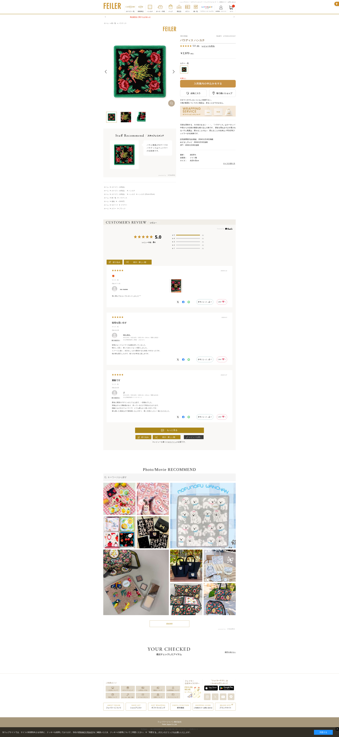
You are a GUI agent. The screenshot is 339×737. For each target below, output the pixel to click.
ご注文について (113, 690)
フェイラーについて (210, 2)
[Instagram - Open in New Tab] (207, 697)
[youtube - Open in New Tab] (223, 697)
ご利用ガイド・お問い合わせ (227, 2)
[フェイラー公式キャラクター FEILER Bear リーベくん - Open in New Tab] (192, 689)
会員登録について (173, 690)
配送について (158, 690)
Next (233, 16)
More (169, 623)
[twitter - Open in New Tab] (215, 697)
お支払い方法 (143, 690)
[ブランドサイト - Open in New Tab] (225, 706)
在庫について (158, 697)
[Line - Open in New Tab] (231, 697)
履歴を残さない (230, 652)
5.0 (158, 237)
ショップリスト (184, 2)
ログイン (173, 442)
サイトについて (173, 697)
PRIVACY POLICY (85, 732)
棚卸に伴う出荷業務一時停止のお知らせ (169, 17)
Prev (105, 16)
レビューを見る (208, 46)
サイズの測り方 (229, 163)
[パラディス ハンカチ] (139, 71)
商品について (112, 697)
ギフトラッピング (196, 2)
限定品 (179, 11)
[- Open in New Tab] (170, 175)
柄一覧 (195, 11)
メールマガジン (143, 697)
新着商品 (141, 11)
